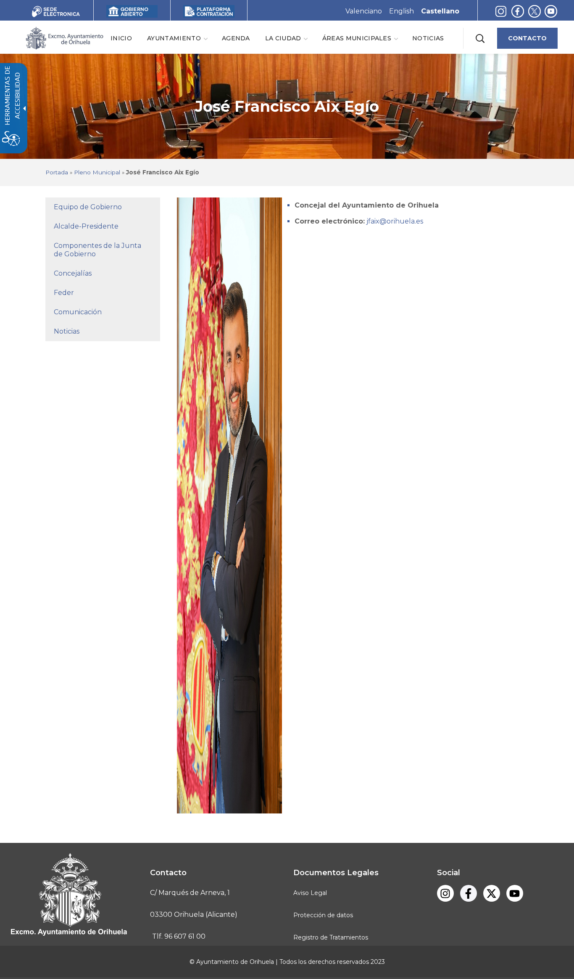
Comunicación (78, 312)
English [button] (401, 11)
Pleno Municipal (97, 172)
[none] (177, 38)
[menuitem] (121, 38)
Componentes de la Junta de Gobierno (97, 250)
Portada (56, 172)
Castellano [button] (440, 11)
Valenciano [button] (363, 11)
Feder (64, 293)
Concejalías (73, 273)
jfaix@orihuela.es (394, 221)
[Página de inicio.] (64, 38)
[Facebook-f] (517, 11)
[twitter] (536, 11)
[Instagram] (501, 11)
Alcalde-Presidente (86, 226)
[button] (480, 38)
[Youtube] (551, 11)
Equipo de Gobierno (88, 207)
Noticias (66, 331)
